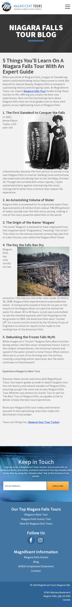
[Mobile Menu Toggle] (67, 7)
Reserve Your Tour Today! (43, 422)
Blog (36, 561)
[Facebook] (31, 540)
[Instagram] (40, 540)
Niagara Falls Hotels (36, 557)
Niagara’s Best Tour (36, 514)
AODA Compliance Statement (36, 566)
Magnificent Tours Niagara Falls (54, 588)
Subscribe (57, 485)
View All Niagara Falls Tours (36, 523)
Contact (36, 570)
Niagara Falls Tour (35, 91)
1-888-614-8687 (62, 603)
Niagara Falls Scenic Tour (36, 519)
